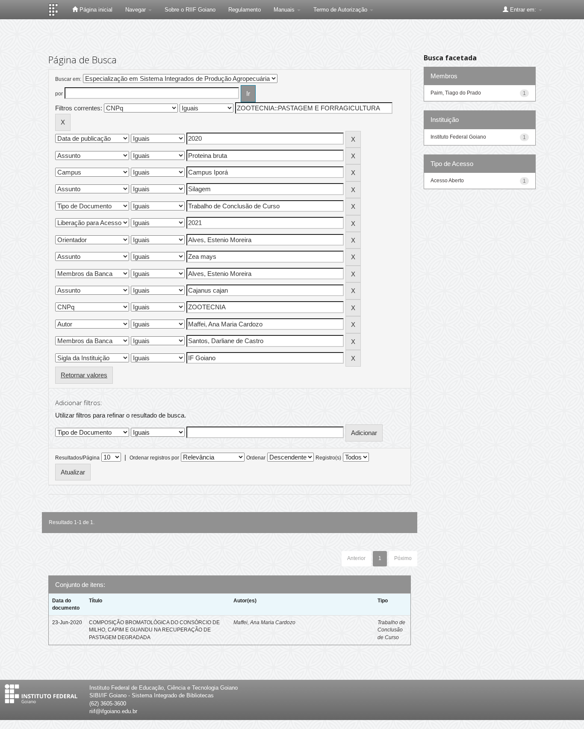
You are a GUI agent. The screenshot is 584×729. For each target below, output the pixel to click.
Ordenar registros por (154, 458)
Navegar (136, 9)
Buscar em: (68, 79)
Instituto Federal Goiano (458, 137)
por (59, 94)
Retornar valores (84, 375)
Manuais (285, 9)
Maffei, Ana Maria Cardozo (264, 622)
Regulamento (244, 9)
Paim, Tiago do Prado (456, 93)
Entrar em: (523, 9)
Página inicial (95, 9)
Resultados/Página (77, 458)
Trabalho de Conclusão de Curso (391, 629)
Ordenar (255, 458)
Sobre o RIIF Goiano (190, 9)
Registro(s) (328, 458)
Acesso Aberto (447, 181)
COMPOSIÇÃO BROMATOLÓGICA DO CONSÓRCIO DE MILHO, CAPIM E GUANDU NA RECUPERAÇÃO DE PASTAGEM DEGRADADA (154, 629)
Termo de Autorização (341, 9)
